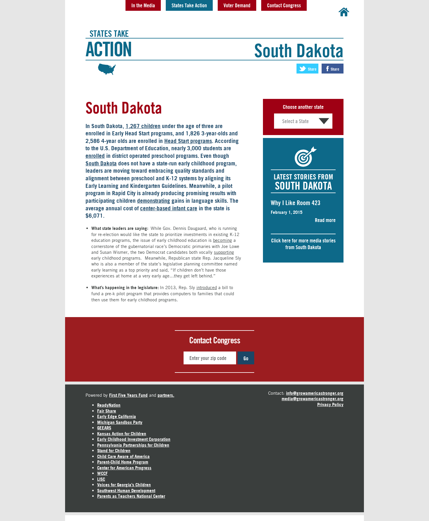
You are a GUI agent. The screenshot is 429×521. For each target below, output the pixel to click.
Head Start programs (188, 140)
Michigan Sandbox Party (119, 422)
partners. (166, 395)
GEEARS (104, 428)
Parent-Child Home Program (122, 462)
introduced (206, 287)
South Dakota (101, 163)
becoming (222, 240)
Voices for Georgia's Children (124, 484)
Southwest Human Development (126, 490)
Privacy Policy (330, 404)
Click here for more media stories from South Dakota (303, 243)
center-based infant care (168, 208)
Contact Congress (284, 5)
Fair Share (106, 411)
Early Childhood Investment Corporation (133, 439)
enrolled (95, 155)
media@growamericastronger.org (312, 398)
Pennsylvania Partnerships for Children (133, 445)
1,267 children (143, 126)
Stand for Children (113, 450)
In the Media (143, 5)
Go (245, 358)
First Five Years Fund (128, 395)
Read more (325, 220)
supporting (224, 252)
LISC (101, 479)
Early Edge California (116, 416)
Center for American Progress (124, 468)
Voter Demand (237, 5)
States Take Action (189, 5)
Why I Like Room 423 (295, 203)
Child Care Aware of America (123, 456)
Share (311, 69)
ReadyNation (109, 405)
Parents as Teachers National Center (131, 496)
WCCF (102, 473)
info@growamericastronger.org (314, 393)
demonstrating (153, 200)
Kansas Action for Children (121, 433)
